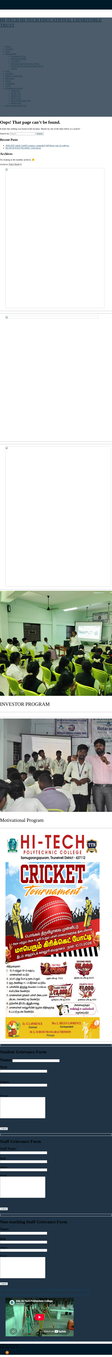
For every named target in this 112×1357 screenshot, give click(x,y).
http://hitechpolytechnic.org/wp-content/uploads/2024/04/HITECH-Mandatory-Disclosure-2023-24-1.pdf (45, 1290)
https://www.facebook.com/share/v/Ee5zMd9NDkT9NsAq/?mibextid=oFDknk (34, 1340)
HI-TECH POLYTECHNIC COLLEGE (23, 148)
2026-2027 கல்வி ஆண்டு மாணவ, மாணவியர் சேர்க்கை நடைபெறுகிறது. (37, 145)
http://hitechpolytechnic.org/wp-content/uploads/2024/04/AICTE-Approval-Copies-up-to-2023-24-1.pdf (45, 1294)
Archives (4, 164)
